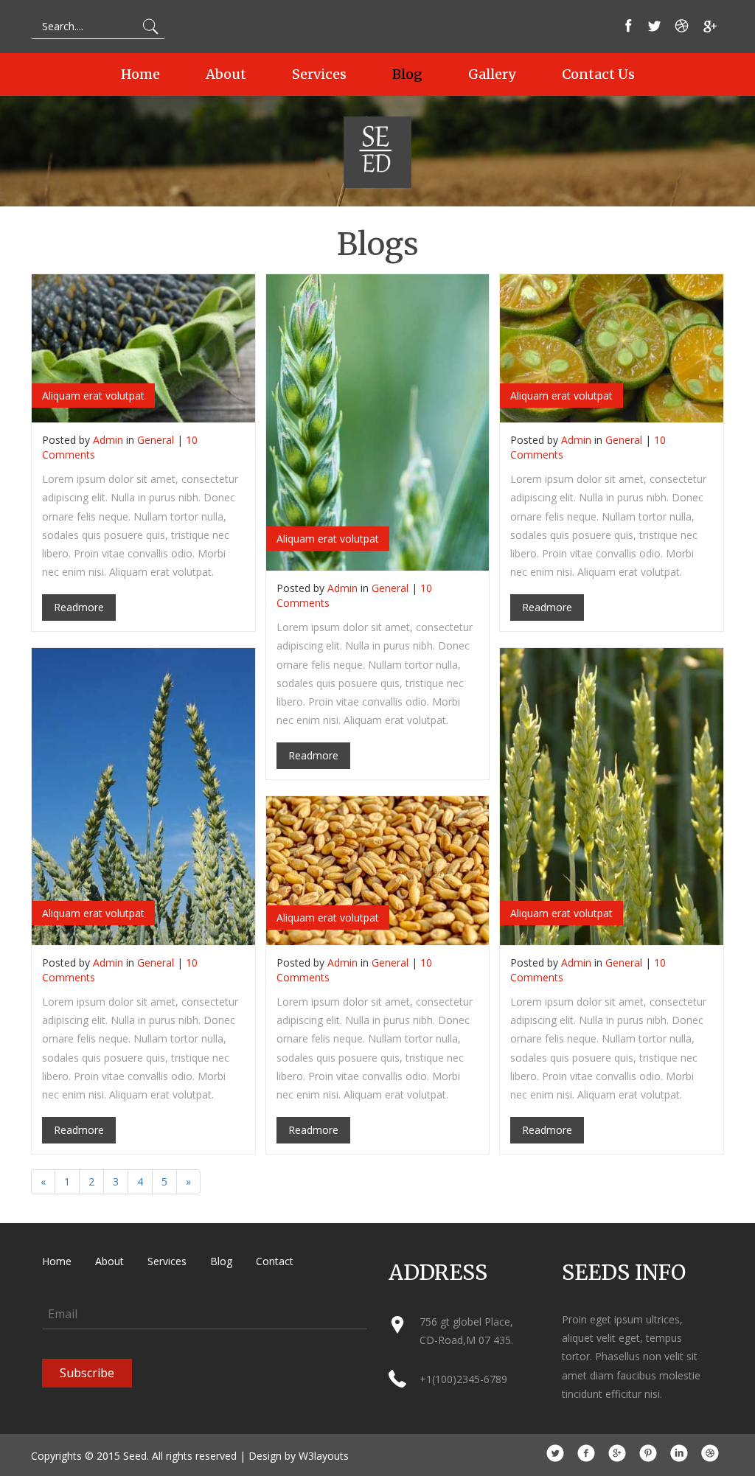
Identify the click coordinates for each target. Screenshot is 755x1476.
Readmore (79, 607)
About (226, 74)
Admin (108, 440)
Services (319, 74)
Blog (407, 74)
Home (140, 74)
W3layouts (324, 1456)
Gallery (492, 74)
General (155, 440)
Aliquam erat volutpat (93, 396)
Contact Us (598, 74)
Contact (274, 1261)
